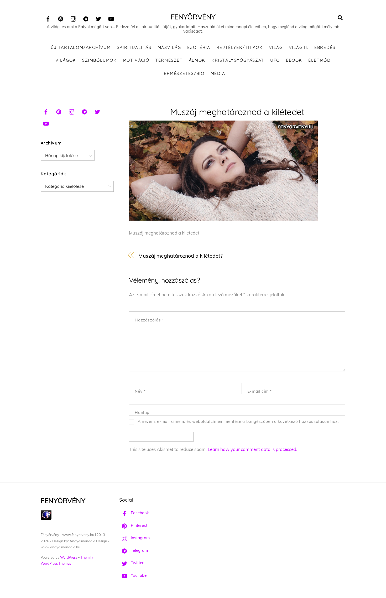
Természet (168, 60)
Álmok (197, 60)
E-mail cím (259, 391)
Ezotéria (198, 47)
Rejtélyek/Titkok (239, 47)
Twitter (137, 562)
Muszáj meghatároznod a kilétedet (237, 111)
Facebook (139, 512)
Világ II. (298, 47)
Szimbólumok (99, 60)
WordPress (68, 557)
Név (140, 391)
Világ (276, 47)
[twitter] (98, 18)
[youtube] (111, 18)
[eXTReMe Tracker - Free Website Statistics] (46, 518)
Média (218, 73)
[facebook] (48, 18)
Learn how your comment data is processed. (252, 449)
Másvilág (169, 47)
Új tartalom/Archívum (81, 47)
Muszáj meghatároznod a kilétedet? (180, 255)
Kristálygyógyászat (237, 60)
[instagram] (73, 18)
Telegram (139, 550)
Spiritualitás (134, 47)
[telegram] (86, 18)
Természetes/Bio (182, 73)
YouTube (138, 575)
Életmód (319, 60)
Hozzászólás (149, 320)
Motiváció (136, 60)
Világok (65, 60)
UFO (275, 60)
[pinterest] (60, 18)
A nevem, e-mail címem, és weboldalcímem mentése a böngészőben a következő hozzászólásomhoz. (238, 421)
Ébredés (324, 47)
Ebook (294, 60)
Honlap (142, 412)
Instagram (140, 537)
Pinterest (138, 525)
